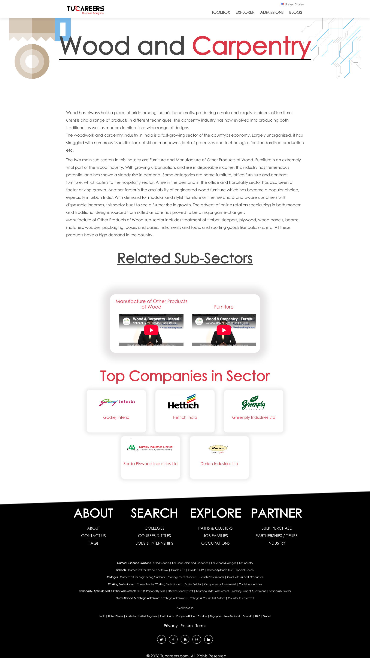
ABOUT (93, 528)
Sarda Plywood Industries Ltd (151, 463)
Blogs (295, 12)
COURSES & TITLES (154, 535)
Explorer (245, 12)
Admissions (272, 12)
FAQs (93, 543)
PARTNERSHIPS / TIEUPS (276, 535)
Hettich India (185, 417)
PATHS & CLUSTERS (215, 528)
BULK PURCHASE (276, 528)
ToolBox (221, 12)
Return (187, 625)
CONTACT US (93, 535)
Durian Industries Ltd (219, 463)
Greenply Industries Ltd (253, 417)
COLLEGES (154, 528)
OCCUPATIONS (215, 543)
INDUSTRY (276, 543)
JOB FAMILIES (215, 535)
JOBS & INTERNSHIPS (154, 543)
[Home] (85, 11)
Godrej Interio (116, 417)
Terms (200, 625)
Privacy (171, 625)
